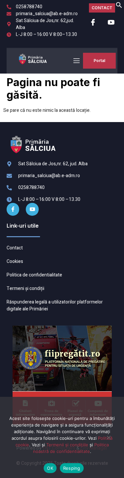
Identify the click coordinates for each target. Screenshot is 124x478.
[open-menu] (76, 61)
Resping (71, 468)
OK (50, 468)
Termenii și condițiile (67, 444)
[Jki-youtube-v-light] (32, 209)
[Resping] (108, 440)
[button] (119, 6)
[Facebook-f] (13, 209)
